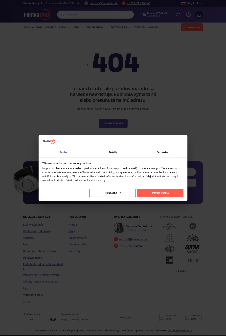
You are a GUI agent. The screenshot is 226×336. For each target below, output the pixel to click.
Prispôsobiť (110, 192)
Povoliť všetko (160, 192)
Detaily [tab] (113, 152)
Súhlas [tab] (63, 152)
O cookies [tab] (163, 152)
